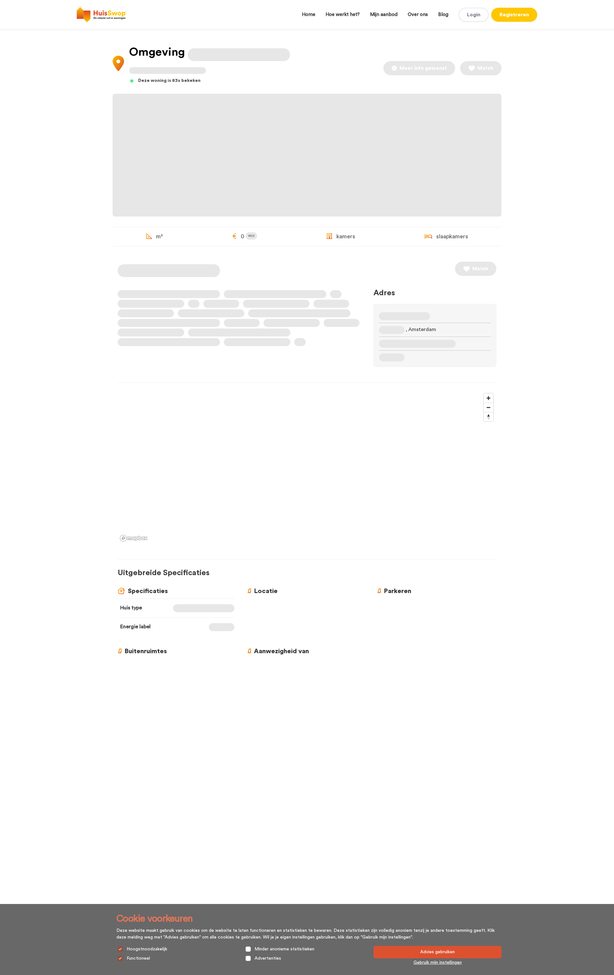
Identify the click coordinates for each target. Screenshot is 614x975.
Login (473, 14)
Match (485, 68)
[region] (307, 467)
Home (308, 14)
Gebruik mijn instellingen (437, 962)
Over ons (418, 14)
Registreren (514, 14)
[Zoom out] (488, 407)
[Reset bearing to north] (488, 416)
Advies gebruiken (437, 952)
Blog (443, 14)
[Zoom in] (488, 398)
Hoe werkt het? (343, 14)
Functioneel (138, 958)
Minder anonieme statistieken (284, 949)
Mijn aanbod (384, 14)
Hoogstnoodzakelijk (147, 949)
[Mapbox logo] (134, 538)
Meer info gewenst (423, 68)
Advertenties (268, 958)
